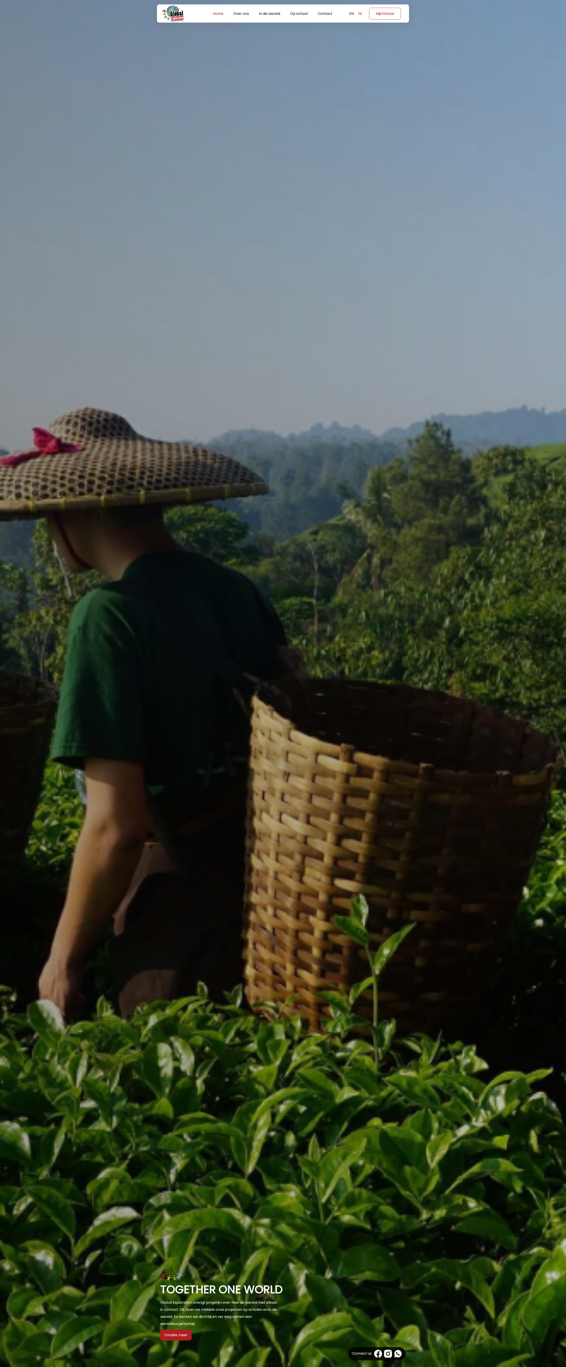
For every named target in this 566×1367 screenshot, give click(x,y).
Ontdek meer (176, 1335)
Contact (325, 13)
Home (218, 13)
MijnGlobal (385, 13)
